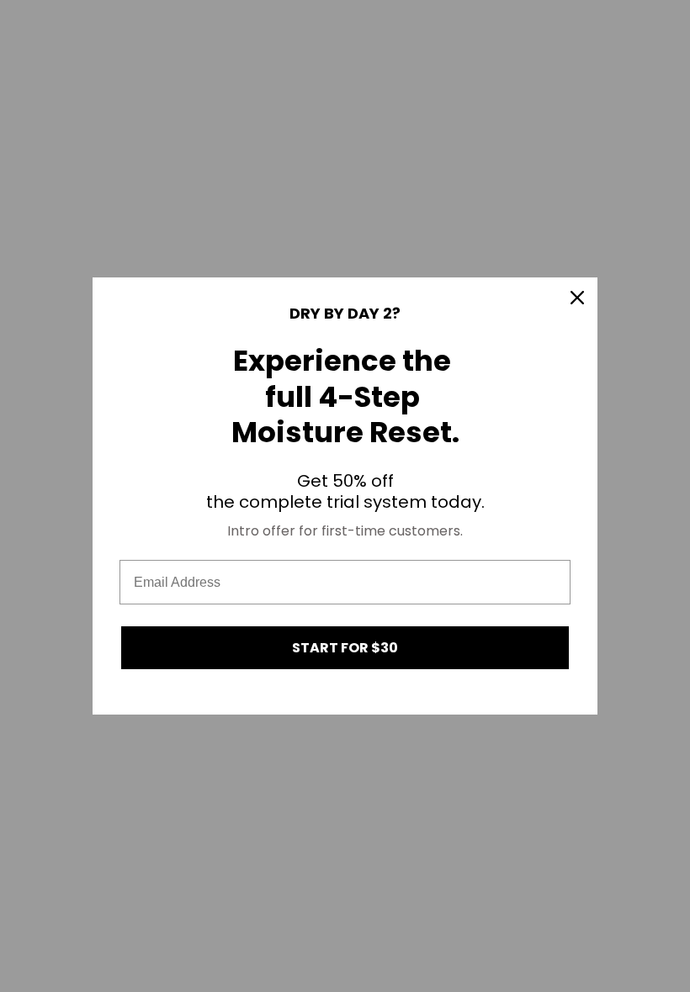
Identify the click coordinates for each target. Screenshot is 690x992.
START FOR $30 (345, 647)
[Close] (577, 297)
